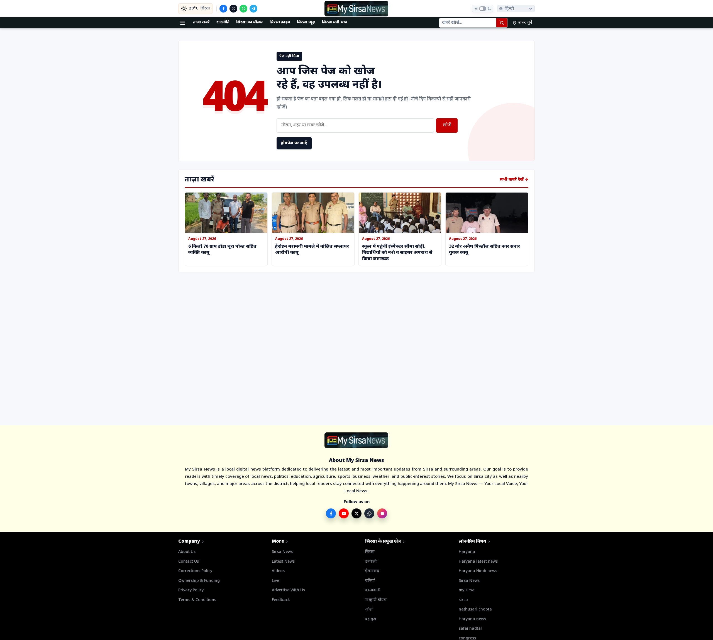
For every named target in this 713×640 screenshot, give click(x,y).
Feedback (281, 600)
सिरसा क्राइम (280, 22)
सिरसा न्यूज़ (306, 22)
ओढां (369, 609)
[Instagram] (382, 513)
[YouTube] (344, 513)
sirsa (463, 600)
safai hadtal (470, 628)
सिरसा (370, 552)
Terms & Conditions (197, 600)
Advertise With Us (288, 590)
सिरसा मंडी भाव (334, 22)
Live (275, 581)
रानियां (370, 581)
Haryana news (472, 619)
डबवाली (371, 561)
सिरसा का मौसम (249, 22)
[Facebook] (223, 9)
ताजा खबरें (201, 22)
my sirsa (467, 590)
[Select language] (516, 8)
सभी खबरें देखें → (514, 179)
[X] (233, 9)
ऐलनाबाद (372, 571)
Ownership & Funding (199, 581)
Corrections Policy (195, 571)
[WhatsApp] (243, 9)
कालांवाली (372, 590)
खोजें (447, 125)
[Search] (501, 22)
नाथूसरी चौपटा (376, 600)
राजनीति (223, 22)
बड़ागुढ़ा (370, 619)
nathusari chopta (475, 609)
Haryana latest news (478, 561)
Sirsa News (282, 552)
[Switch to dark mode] (482, 8)
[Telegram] (253, 9)
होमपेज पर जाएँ (294, 143)
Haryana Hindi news (478, 571)
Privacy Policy (191, 590)
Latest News (283, 561)
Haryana (467, 552)
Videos (278, 571)
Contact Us (188, 561)
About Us (187, 552)
